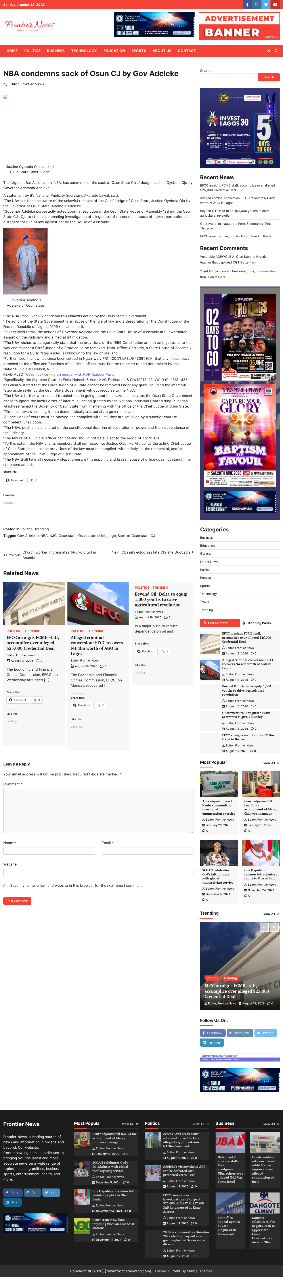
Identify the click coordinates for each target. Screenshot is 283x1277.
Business (56, 50)
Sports (139, 50)
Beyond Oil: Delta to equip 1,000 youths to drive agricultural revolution (161, 599)
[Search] (276, 50)
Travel (204, 602)
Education (114, 50)
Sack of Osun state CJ (136, 535)
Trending (41, 529)
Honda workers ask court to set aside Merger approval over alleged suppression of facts (263, 1169)
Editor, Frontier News (26, 84)
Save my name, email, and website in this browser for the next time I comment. (76, 885)
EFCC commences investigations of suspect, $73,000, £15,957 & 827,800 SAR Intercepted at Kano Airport (183, 1203)
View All (269, 763)
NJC (53, 535)
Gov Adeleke (28, 535)
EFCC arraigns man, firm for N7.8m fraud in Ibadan (236, 236)
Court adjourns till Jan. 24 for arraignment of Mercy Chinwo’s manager (260, 807)
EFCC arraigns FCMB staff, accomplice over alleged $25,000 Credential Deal (33, 643)
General (205, 554)
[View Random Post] (268, 50)
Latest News (209, 561)
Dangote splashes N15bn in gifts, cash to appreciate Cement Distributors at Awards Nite (263, 1229)
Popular (205, 578)
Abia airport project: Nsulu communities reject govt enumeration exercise (218, 807)
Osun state (67, 535)
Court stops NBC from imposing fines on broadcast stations (113, 1223)
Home (12, 50)
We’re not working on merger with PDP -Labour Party (70, 374)
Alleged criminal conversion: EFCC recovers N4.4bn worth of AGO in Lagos (97, 645)
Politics (32, 50)
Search (206, 70)
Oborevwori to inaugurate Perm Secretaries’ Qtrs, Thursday (246, 715)
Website (10, 864)
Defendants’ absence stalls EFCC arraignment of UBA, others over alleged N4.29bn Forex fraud (230, 1169)
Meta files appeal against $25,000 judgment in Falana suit (229, 1225)
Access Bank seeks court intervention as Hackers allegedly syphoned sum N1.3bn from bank (181, 1140)
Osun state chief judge (97, 535)
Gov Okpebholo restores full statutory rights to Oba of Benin (260, 874)
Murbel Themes (199, 1271)
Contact (187, 50)
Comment (13, 784)
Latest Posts (218, 623)
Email (108, 842)
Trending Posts (259, 623)
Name (9, 842)
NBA (44, 535)
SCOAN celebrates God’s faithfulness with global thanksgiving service (217, 876)
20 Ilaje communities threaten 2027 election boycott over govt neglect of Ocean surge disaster (186, 1238)
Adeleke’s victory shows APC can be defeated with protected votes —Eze (184, 1170)
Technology (84, 50)
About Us (162, 50)
